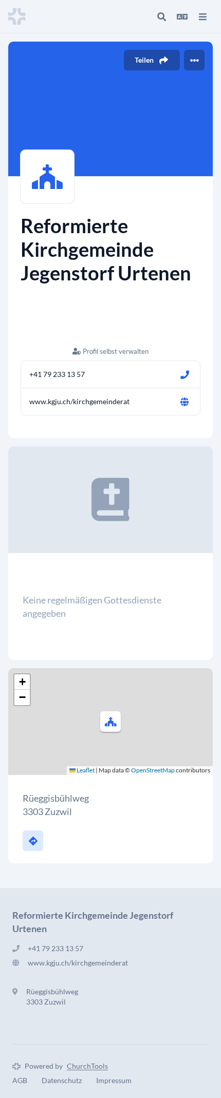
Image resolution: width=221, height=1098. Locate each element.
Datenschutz (62, 1080)
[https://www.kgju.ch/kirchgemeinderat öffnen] (184, 401)
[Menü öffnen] (202, 16)
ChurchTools (87, 1066)
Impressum (114, 1080)
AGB (19, 1080)
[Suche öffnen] (161, 16)
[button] (110, 721)
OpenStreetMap (153, 770)
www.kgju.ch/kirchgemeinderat (79, 401)
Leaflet (85, 770)
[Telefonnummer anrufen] (184, 374)
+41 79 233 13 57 (57, 374)
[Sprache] (182, 16)
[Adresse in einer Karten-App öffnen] (33, 840)
